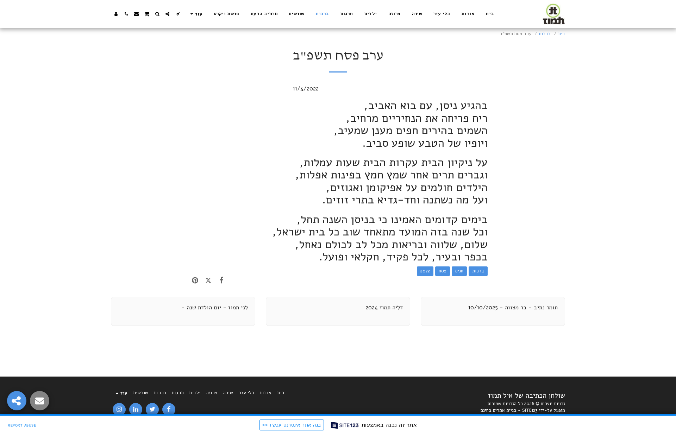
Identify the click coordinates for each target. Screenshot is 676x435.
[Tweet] (207, 280)
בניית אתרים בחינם (499, 410)
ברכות (545, 34)
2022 (425, 271)
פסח (442, 271)
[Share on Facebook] (221, 280)
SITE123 (530, 410)
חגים (459, 271)
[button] (177, 14)
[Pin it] (194, 280)
